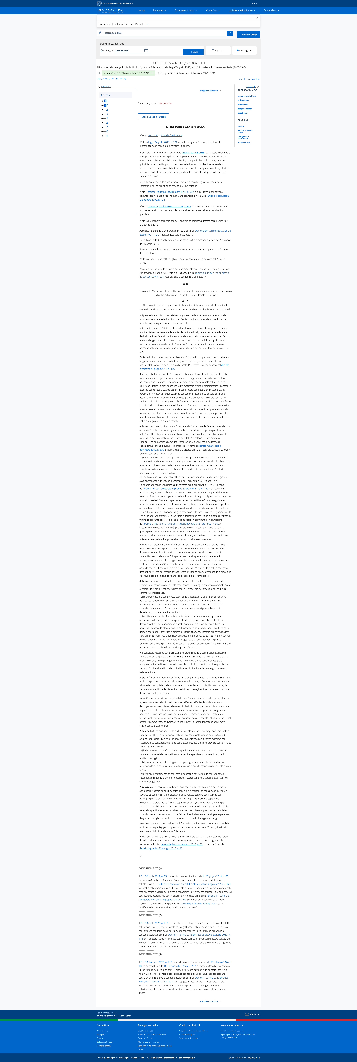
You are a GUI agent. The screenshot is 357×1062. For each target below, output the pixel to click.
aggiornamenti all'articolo (153, 116)
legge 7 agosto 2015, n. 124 (162, 142)
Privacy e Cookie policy (107, 1057)
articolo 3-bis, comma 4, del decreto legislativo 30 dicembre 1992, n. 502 (181, 523)
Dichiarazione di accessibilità (164, 1057)
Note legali (124, 1057)
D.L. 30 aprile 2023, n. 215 (154, 923)
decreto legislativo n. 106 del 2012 (199, 903)
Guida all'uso (102, 1038)
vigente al (108, 50)
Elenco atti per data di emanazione (152, 1034)
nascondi (106, 86)
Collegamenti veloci (104, 1041)
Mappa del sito (137, 1057)
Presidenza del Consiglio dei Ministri (193, 1030)
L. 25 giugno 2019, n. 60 (215, 876)
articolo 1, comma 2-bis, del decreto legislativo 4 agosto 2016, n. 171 (195, 884)
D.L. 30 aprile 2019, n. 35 (153, 876)
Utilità (140, 1049)
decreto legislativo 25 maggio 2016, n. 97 (160, 848)
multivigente (245, 50)
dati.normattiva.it (187, 1057)
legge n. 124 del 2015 (193, 152)
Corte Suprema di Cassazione (232, 1030)
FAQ (148, 1057)
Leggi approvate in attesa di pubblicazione (155, 1045)
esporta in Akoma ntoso (245, 131)
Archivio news (102, 1030)
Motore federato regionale (148, 1041)
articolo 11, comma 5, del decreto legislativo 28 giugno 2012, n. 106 (184, 897)
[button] (146, 50)
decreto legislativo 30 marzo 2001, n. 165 (169, 206)
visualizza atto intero (249, 79)
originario (219, 50)
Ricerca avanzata (249, 34)
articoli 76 (153, 135)
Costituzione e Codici (146, 1030)
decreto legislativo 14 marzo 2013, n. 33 (181, 844)
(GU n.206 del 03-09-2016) (111, 79)
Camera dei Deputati (187, 1034)
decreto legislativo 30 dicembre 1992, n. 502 (171, 192)
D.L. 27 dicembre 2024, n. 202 (180, 966)
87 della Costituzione (171, 135)
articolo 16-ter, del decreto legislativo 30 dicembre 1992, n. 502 (177, 488)
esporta (241, 125)
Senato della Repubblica (188, 1038)
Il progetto (101, 1034)
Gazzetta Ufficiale (145, 1038)
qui (148, 24)
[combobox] (165, 33)
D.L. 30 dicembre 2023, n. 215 (156, 962)
